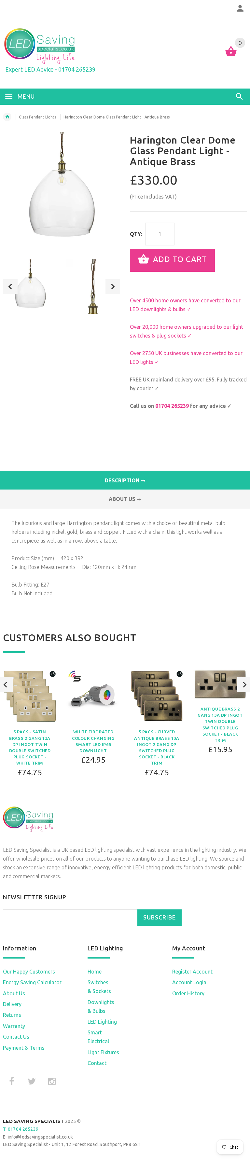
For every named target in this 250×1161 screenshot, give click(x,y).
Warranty (14, 1026)
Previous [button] (10, 286)
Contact (97, 1063)
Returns (12, 1015)
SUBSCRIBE (159, 917)
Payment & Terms (24, 1048)
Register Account (192, 971)
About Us (14, 993)
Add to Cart (179, 259)
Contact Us (16, 1037)
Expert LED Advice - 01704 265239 (50, 69)
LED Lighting (102, 1022)
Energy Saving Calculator (32, 982)
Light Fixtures (103, 1052)
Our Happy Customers (29, 971)
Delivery (12, 1004)
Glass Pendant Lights (37, 117)
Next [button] (112, 286)
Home (95, 971)
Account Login (189, 982)
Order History (188, 993)
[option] (30, 286)
